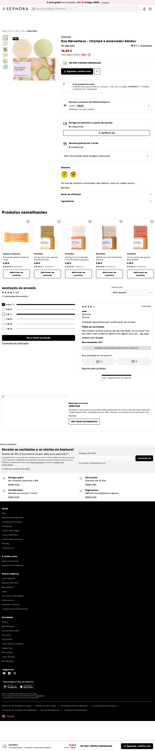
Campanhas (39, 696)
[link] (38, 338)
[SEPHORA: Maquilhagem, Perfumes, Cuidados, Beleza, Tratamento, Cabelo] (17, 8)
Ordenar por (117, 287)
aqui (35, 694)
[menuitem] (144, 9)
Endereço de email (87, 453)
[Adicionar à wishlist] (28, 222)
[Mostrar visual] (5, 37)
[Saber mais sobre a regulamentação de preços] (89, 55)
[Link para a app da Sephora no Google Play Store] (10, 686)
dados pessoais (37, 462)
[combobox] (132, 292)
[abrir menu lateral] (4, 9)
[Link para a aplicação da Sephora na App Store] (26, 686)
